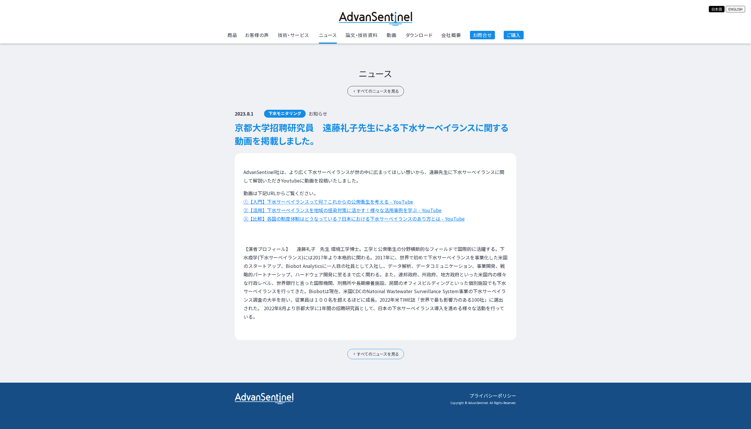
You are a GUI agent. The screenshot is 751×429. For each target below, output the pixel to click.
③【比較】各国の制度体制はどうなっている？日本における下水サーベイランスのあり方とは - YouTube (354, 218)
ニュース (375, 73)
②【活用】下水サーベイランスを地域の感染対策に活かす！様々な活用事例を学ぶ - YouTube (342, 210)
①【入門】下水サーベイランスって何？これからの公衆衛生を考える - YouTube (328, 201)
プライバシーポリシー (492, 395)
